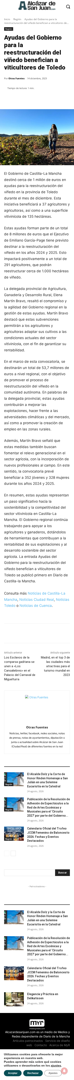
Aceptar (12, 1073)
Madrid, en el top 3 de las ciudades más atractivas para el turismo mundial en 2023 (55, 666)
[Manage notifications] (64, 1071)
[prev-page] (6, 853)
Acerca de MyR (59, 1045)
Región (17, 19)
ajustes (56, 1065)
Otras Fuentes (16, 78)
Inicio (7, 19)
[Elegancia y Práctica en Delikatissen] (14, 999)
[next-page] (13, 853)
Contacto (41, 1045)
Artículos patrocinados (28, 1040)
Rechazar (33, 1073)
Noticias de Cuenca (36, 606)
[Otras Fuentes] (37, 707)
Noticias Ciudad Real (36, 599)
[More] (50, 99)
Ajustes (53, 1073)
